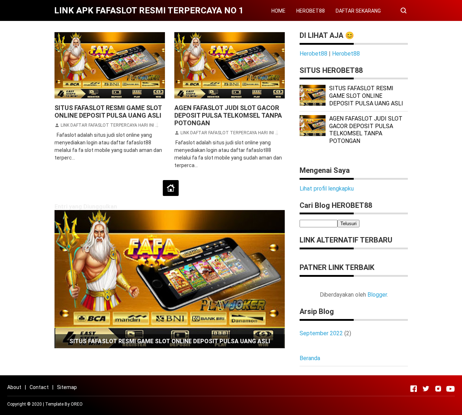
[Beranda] (171, 188)
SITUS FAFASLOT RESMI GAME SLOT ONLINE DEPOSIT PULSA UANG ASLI (108, 111)
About (14, 387)
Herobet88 (313, 53)
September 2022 (321, 333)
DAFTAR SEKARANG (358, 11)
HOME (278, 11)
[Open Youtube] (450, 388)
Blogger (377, 294)
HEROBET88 (310, 11)
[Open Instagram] (438, 388)
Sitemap (67, 387)
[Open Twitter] (426, 388)
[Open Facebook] (413, 388)
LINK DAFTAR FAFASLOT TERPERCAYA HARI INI (107, 125)
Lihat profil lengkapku (327, 188)
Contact (39, 387)
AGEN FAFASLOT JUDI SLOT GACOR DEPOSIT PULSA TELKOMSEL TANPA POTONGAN (228, 115)
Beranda (310, 358)
